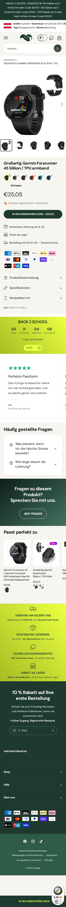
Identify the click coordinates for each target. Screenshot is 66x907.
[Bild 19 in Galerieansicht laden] (48, 145)
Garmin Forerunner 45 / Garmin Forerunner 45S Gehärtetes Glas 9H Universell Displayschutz (17, 575)
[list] (33, 26)
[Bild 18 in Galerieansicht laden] (34, 145)
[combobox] (33, 48)
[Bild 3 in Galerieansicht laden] (6, 145)
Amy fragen (33, 514)
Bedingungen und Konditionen (27, 855)
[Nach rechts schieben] (62, 104)
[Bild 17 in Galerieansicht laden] (20, 145)
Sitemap (49, 860)
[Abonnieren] (53, 730)
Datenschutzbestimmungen (33, 850)
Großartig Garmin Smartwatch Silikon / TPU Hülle (42, 573)
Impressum (51, 855)
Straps (37, 868)
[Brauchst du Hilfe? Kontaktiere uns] (51, 38)
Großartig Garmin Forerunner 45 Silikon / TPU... (31, 63)
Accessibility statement (29, 860)
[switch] (58, 902)
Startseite (10, 60)
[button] (6, 38)
